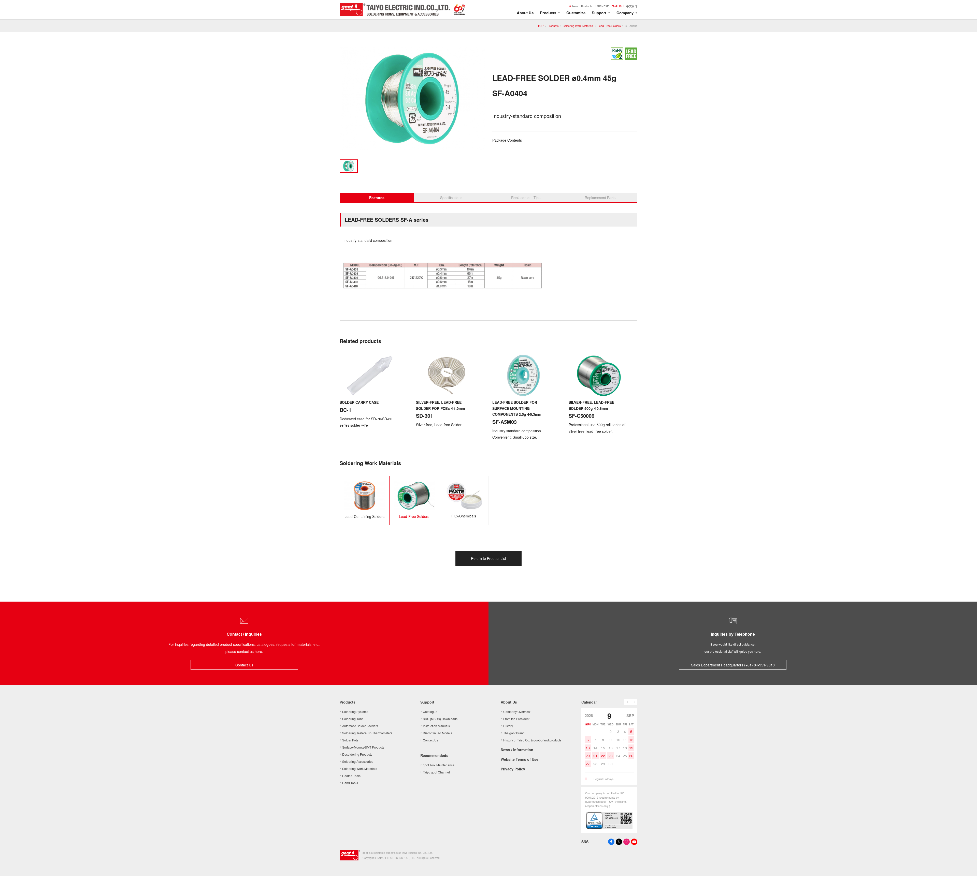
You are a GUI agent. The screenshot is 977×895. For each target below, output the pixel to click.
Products (548, 13)
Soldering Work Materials (578, 26)
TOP (540, 26)
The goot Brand (514, 733)
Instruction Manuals (436, 726)
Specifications (451, 197)
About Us (525, 13)
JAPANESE (602, 6)
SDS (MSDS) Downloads (440, 719)
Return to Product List (488, 558)
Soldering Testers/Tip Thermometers (367, 733)
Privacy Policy (513, 768)
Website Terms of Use (519, 759)
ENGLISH (617, 6)
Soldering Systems (355, 711)
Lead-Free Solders (609, 26)
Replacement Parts (600, 197)
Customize (575, 13)
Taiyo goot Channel (436, 772)
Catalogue (430, 711)
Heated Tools (351, 775)
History (508, 726)
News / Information (517, 749)
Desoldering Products (357, 754)
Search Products (581, 6)
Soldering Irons (352, 719)
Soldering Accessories (357, 761)
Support (599, 13)
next (634, 702)
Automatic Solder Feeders (360, 726)
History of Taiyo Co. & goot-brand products (532, 740)
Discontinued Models (437, 733)
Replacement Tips (525, 197)
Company (625, 13)
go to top (967, 885)
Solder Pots (350, 740)
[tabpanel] (412, 99)
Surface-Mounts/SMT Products (363, 747)
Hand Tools (350, 783)
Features (376, 197)
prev (627, 702)
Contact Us (244, 664)
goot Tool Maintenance (438, 765)
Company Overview (516, 711)
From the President (516, 719)
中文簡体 (631, 6)
